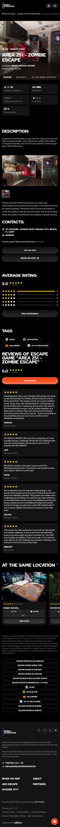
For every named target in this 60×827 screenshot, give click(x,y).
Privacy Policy (8, 812)
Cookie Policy (23, 812)
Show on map (11, 778)
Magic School (11, 608)
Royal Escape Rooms (23, 65)
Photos (7, 77)
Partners (39, 784)
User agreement (35, 816)
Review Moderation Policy (14, 816)
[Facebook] (39, 730)
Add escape (10, 784)
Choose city (10, 789)
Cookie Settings (38, 812)
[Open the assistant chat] (54, 821)
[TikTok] (50, 730)
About (37, 778)
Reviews (21, 77)
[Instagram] (44, 730)
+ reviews (13, 285)
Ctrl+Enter (39, 241)
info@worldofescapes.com (20, 766)
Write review (30, 381)
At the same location (45, 77)
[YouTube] (55, 730)
